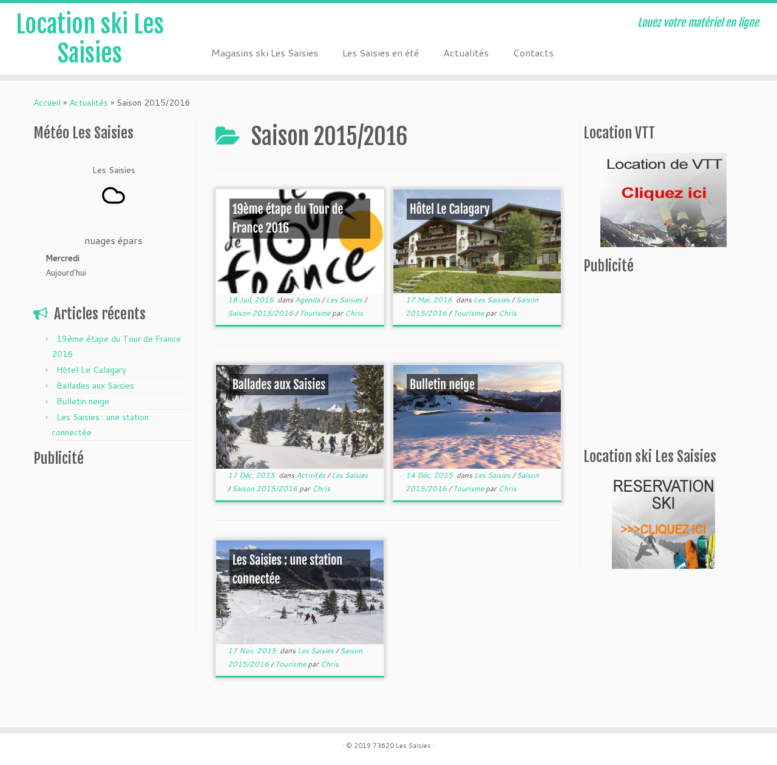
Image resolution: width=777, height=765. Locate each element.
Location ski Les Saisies (90, 39)
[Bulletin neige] (477, 417)
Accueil (47, 103)
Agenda (308, 299)
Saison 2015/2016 (261, 313)
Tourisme (315, 313)
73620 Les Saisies (402, 745)
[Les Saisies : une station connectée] (300, 592)
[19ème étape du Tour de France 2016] (300, 241)
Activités (311, 475)
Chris (354, 313)
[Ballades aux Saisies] (300, 417)
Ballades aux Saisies (95, 385)
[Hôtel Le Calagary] (477, 241)
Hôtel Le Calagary (91, 370)
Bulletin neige (82, 401)
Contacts (533, 52)
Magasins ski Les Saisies (264, 52)
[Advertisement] (109, 552)
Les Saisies (345, 299)
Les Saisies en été (380, 52)
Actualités (466, 52)
